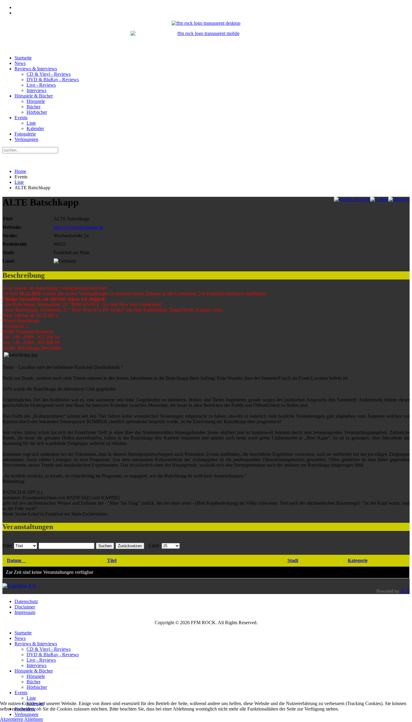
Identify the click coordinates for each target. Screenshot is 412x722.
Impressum (24, 612)
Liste (31, 123)
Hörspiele (36, 101)
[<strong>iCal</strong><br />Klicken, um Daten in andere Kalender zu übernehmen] (19, 585)
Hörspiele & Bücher (33, 95)
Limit (154, 545)
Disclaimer (24, 606)
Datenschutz (26, 601)
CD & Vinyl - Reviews (49, 74)
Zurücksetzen (130, 546)
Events (20, 117)
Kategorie (358, 560)
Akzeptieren (11, 719)
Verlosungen (26, 139)
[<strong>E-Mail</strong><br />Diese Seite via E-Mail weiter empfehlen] (379, 199)
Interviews (36, 90)
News (20, 63)
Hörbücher (37, 112)
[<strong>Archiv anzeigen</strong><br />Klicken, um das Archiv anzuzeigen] (352, 199)
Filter (7, 545)
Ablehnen (33, 719)
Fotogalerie (25, 133)
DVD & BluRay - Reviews (53, 79)
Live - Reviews (41, 85)
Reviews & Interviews (35, 68)
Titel (111, 560)
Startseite (23, 57)
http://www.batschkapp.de (78, 227)
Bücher (33, 106)
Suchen (105, 546)
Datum (14, 560)
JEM (405, 591)
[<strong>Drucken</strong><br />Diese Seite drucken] (399, 199)
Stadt (292, 560)
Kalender (35, 128)
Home (20, 171)
